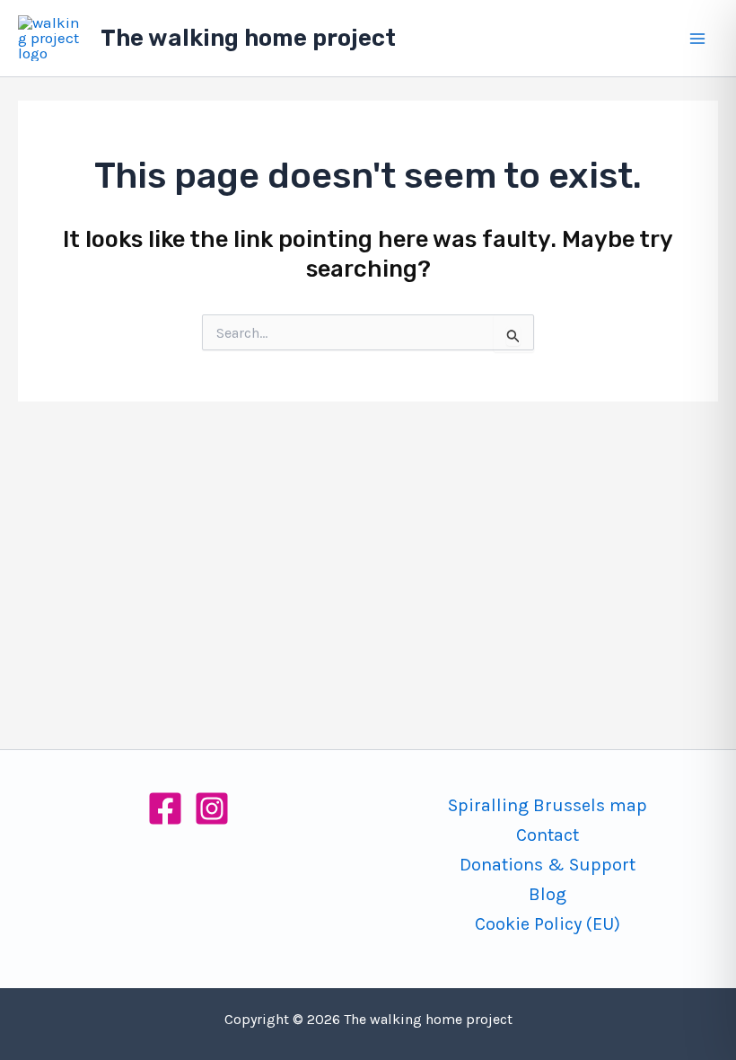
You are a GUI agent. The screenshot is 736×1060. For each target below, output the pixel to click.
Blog (547, 894)
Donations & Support (547, 864)
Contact (547, 835)
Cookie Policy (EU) (547, 924)
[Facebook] (165, 808)
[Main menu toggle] (698, 38)
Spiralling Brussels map (547, 805)
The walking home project (248, 38)
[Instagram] (212, 808)
